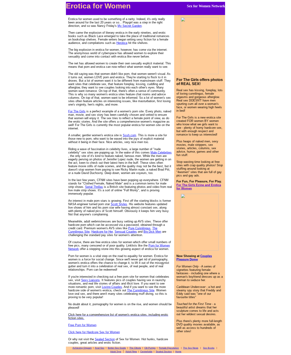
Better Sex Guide (117, 348)
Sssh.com (129, 135)
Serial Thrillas (94, 187)
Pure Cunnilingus (139, 228)
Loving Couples (112, 287)
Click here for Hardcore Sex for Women (94, 332)
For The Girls (76, 111)
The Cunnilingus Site (140, 290)
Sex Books (208, 348)
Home (178, 351)
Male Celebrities (161, 152)
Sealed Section (105, 339)
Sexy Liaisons (90, 280)
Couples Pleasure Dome (194, 257)
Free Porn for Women (82, 325)
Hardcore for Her (102, 231)
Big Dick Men (152, 231)
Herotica (121, 43)
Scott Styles (119, 204)
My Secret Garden (130, 26)
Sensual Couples (126, 231)
